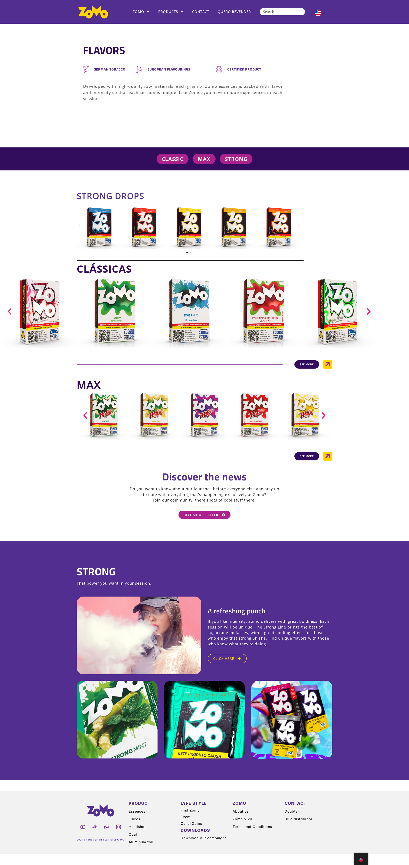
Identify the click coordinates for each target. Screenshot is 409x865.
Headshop (138, 827)
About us (241, 811)
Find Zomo (190, 810)
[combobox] (282, 11)
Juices (134, 819)
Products (168, 11)
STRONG (96, 571)
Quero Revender (234, 11)
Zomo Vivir (242, 819)
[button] (79, 225)
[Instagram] (118, 827)
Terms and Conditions (252, 827)
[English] (318, 13)
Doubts (291, 811)
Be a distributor (299, 819)
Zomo (138, 11)
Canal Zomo (191, 823)
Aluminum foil (141, 842)
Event (186, 817)
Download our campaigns (204, 838)
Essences (137, 811)
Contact (200, 11)
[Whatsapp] (106, 827)
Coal (133, 834)
